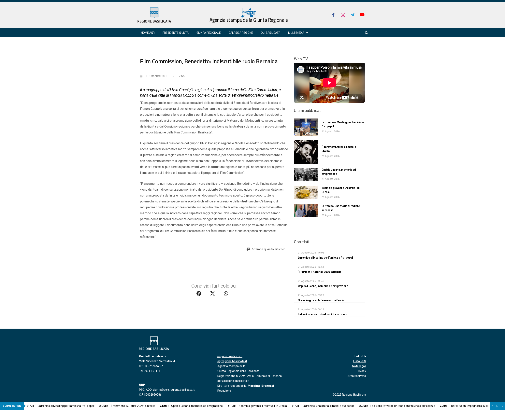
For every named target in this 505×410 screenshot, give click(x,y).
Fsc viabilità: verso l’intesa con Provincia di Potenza (397, 405)
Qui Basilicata (270, 32)
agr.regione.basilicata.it (232, 361)
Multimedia (296, 32)
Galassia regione (241, 32)
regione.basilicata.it (229, 356)
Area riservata (357, 376)
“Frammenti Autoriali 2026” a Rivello (319, 271)
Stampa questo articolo (268, 249)
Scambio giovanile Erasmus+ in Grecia (321, 300)
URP (142, 385)
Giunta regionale (208, 32)
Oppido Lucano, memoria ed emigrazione (323, 286)
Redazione (224, 390)
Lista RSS (359, 361)
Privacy (361, 371)
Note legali (359, 366)
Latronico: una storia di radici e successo (323, 314)
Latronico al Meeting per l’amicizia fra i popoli (326, 257)
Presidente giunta (176, 32)
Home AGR (148, 32)
